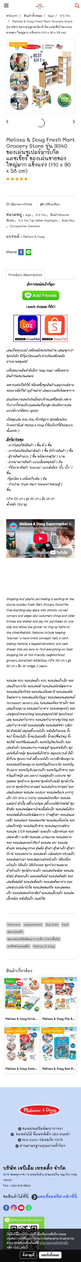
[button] (76, 6)
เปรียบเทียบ (51, 204)
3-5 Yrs (41, 215)
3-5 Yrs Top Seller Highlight (38, 220)
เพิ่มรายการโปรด (20, 204)
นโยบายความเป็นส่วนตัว (53, 1243)
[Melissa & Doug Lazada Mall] (27, 327)
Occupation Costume (25, 226)
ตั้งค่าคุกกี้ (28, 1255)
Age (28, 215)
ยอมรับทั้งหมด (50, 1255)
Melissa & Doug (33, 236)
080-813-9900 (21, 1185)
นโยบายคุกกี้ (20, 1247)
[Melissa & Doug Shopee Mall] (54, 327)
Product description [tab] (25, 274)
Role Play (68, 220)
